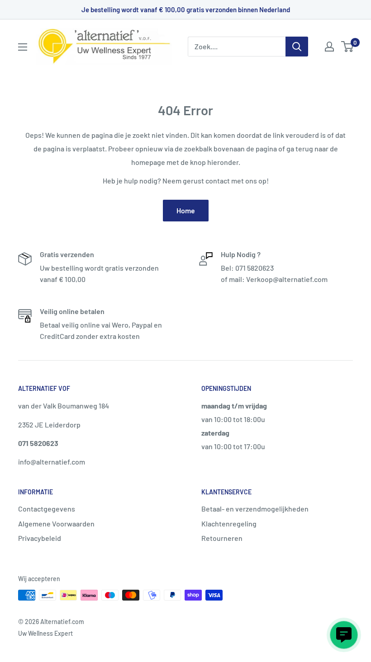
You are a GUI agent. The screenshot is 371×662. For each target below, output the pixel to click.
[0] (347, 46)
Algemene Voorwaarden (56, 523)
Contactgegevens (46, 508)
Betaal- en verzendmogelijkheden (255, 508)
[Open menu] (22, 47)
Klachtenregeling (229, 523)
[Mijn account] (329, 47)
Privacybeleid (39, 538)
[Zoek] (296, 46)
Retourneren (222, 538)
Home (185, 210)
